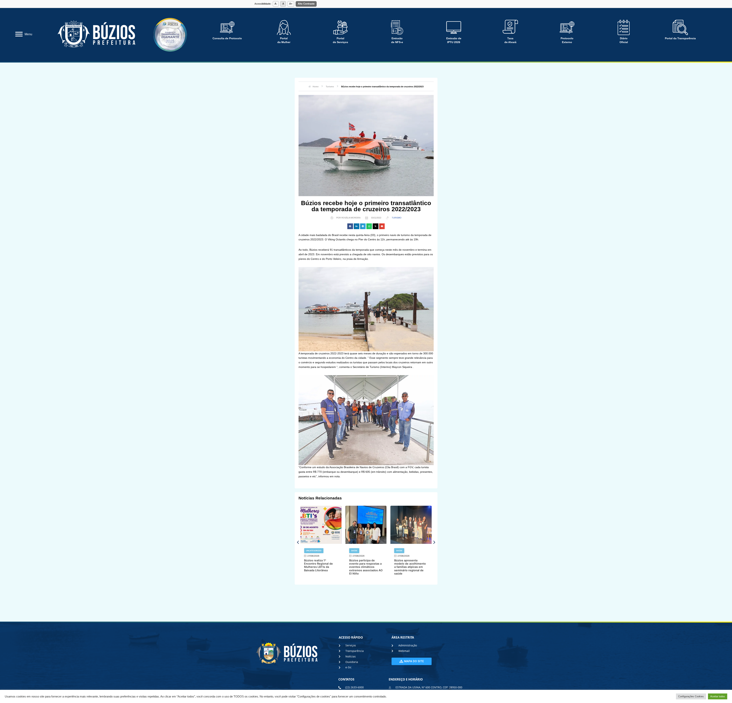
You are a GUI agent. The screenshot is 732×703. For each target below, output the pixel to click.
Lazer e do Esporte (405, 551)
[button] (350, 226)
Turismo (396, 218)
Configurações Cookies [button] (691, 696)
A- (275, 3)
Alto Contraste (306, 3)
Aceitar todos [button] (717, 696)
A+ (290, 3)
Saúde (309, 551)
